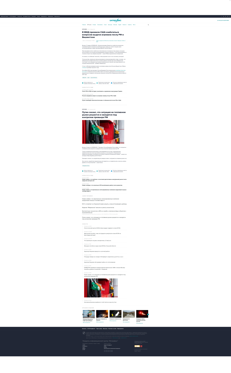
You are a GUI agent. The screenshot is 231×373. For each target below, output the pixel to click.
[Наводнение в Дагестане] (129, 317)
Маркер (84, 348)
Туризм (38, 16)
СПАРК (84, 345)
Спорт (105, 24)
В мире (94, 24)
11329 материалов (100, 322)
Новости (124, 24)
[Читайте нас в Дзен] (105, 351)
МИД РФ (84, 77)
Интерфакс (115, 20)
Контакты (84, 328)
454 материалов (113, 320)
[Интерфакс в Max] (112, 351)
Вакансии (105, 328)
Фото (134, 24)
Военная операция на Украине (101, 319)
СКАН (105, 346)
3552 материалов (86, 322)
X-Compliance (85, 346)
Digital (119, 24)
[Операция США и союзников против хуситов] (142, 317)
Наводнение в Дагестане (126, 319)
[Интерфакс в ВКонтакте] (108, 351)
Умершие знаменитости (115, 319)
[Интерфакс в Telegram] (106, 351)
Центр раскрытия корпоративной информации (112, 348)
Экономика (100, 24)
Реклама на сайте (112, 328)
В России (89, 24)
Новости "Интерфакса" (108, 345)
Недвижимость (44, 16)
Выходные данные (138, 350)
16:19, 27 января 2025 (91, 29)
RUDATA (105, 347)
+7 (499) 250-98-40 (115, 337)
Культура (110, 24)
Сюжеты (130, 24)
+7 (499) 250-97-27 (124, 337)
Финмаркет (34, 16)
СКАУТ (84, 347)
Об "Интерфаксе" (13, 16)
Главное (84, 24)
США (88, 77)
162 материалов (126, 322)
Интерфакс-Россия (26, 16)
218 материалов (139, 323)
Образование (50, 16)
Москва (115, 24)
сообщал (84, 67)
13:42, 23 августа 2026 (91, 109)
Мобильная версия (4, 16)
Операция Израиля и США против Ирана (88, 320)
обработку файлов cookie (133, 336)
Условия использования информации (141, 349)
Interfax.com (19, 16)
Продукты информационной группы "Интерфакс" (100, 341)
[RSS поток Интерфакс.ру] (110, 351)
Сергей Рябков (94, 77)
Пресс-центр (99, 328)
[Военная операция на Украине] (102, 317)
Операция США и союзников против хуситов (140, 320)
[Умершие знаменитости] (115, 317)
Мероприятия (57, 16)
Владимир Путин (86, 165)
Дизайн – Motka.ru (138, 351)
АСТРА (84, 349)
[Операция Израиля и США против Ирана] (89, 317)
